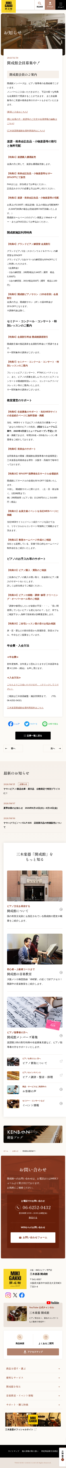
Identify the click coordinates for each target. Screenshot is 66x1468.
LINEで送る (53, 724)
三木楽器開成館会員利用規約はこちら (25, 707)
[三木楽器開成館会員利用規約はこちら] (26, 130)
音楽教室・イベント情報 (19, 1395)
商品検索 (40, 7)
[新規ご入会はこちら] (17, 112)
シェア (16, 724)
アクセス (50, 7)
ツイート (34, 724)
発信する (33, 1217)
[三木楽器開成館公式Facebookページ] (21, 1295)
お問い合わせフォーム (35, 1237)
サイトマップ (13, 1451)
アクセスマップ (35, 1352)
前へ (13, 748)
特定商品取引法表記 (49, 1451)
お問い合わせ (63, 1453)
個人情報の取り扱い (30, 1451)
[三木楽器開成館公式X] (15, 1295)
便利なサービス (14, 1377)
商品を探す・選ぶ (16, 1368)
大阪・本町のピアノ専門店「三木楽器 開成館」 (8, 6)
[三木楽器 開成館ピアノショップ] (8, 1295)
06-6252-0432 (37, 1207)
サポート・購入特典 (17, 1404)
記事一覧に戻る (34, 735)
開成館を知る (13, 1386)
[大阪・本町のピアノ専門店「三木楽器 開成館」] (15, 1279)
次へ (53, 748)
